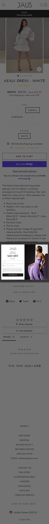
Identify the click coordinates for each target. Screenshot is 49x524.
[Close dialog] (46, 246)
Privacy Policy (20, 271)
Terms (3, 271)
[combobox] (4, 265)
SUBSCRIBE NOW (13, 275)
